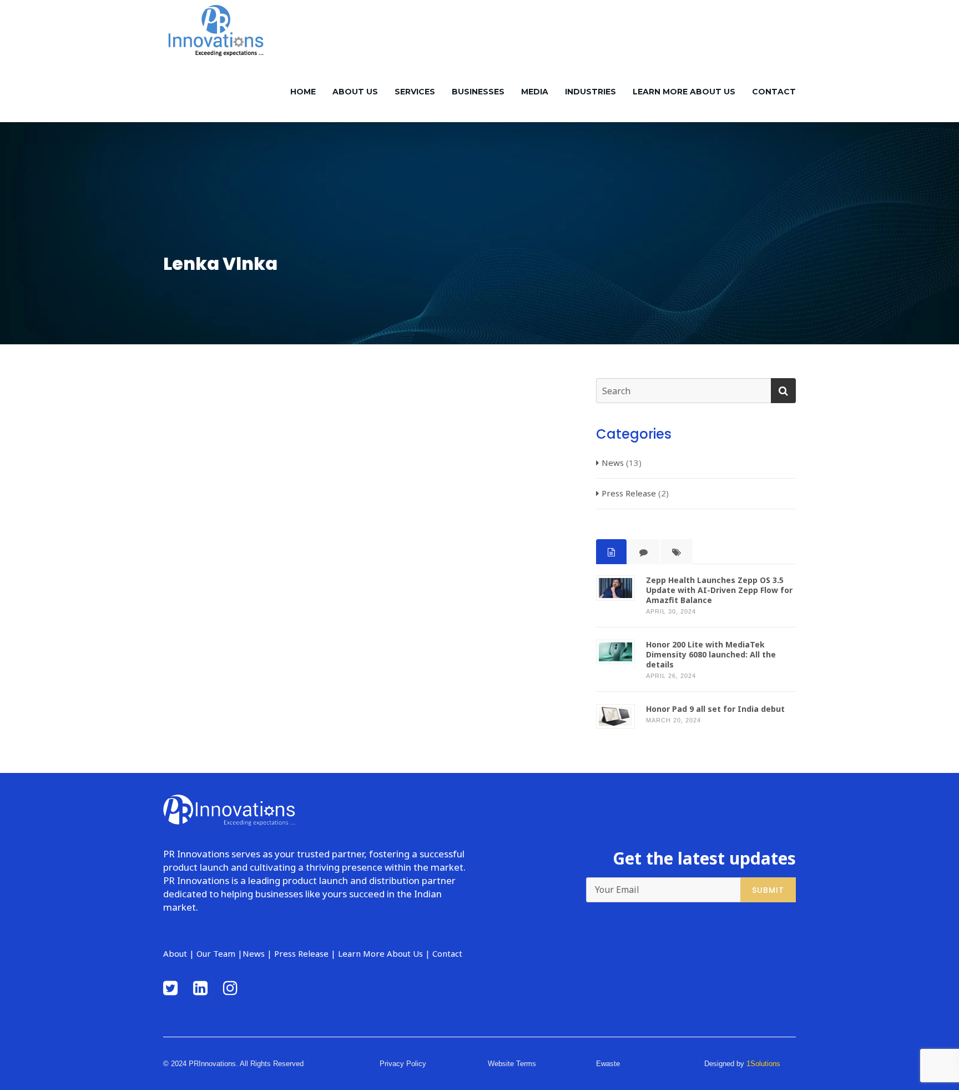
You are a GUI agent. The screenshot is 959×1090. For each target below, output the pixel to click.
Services (415, 92)
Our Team (215, 953)
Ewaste (608, 1063)
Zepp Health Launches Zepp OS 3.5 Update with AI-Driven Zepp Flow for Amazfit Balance (719, 590)
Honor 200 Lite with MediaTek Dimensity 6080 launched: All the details (711, 655)
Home (303, 92)
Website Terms (512, 1063)
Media (534, 92)
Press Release (629, 493)
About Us (355, 92)
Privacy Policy (403, 1063)
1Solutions (763, 1063)
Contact (774, 92)
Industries (590, 92)
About (175, 953)
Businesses (478, 92)
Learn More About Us (684, 92)
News (613, 462)
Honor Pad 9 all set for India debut (715, 709)
